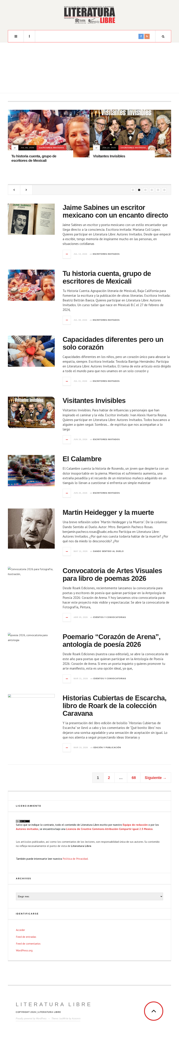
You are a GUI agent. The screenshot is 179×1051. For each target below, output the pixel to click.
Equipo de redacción (135, 824)
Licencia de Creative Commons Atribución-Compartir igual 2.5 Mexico (109, 829)
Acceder (20, 930)
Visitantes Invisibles (109, 156)
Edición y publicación (107, 747)
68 (134, 777)
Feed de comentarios (28, 943)
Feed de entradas (26, 936)
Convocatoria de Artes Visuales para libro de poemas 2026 (112, 574)
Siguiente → (156, 777)
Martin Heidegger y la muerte (108, 512)
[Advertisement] (89, 68)
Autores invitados (27, 829)
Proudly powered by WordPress (31, 1018)
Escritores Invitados (51, 148)
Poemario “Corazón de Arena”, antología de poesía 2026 (112, 640)
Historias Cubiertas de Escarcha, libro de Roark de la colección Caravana (114, 705)
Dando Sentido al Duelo (108, 551)
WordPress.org (24, 950)
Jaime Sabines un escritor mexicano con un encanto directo (115, 211)
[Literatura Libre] (89, 14)
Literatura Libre (54, 1004)
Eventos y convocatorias (109, 617)
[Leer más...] (67, 254)
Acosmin (76, 1018)
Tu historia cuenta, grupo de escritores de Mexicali (107, 277)
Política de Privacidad (75, 858)
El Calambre (82, 459)
